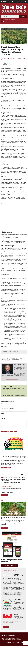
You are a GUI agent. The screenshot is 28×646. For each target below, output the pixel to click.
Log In (17, 1)
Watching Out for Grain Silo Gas (11, 482)
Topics (4, 1)
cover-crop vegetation (12, 358)
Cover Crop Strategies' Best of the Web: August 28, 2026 (12, 475)
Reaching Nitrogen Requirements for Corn (13, 477)
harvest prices (22, 358)
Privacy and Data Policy (21, 642)
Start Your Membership (9, 565)
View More (4, 495)
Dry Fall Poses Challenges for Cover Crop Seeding (14, 395)
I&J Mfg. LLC (17, 614)
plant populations (6, 360)
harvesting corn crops (8, 359)
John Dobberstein (5, 58)
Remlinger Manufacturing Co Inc (18, 575)
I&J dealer (8, 622)
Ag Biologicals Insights (7, 21)
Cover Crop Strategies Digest (9, 19)
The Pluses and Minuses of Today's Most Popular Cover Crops (13, 491)
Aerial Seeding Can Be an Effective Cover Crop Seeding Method (13, 389)
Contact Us (9, 642)
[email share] (4, 63)
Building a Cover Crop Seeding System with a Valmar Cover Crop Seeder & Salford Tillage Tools (14, 392)
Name (2, 403)
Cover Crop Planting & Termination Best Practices (13, 518)
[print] (6, 63)
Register (22, 1)
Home (14, 642)
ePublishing (19, 639)
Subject (2, 413)
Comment (3, 418)
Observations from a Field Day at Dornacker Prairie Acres (14, 480)
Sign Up (23, 16)
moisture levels (17, 359)
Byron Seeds (17, 599)
